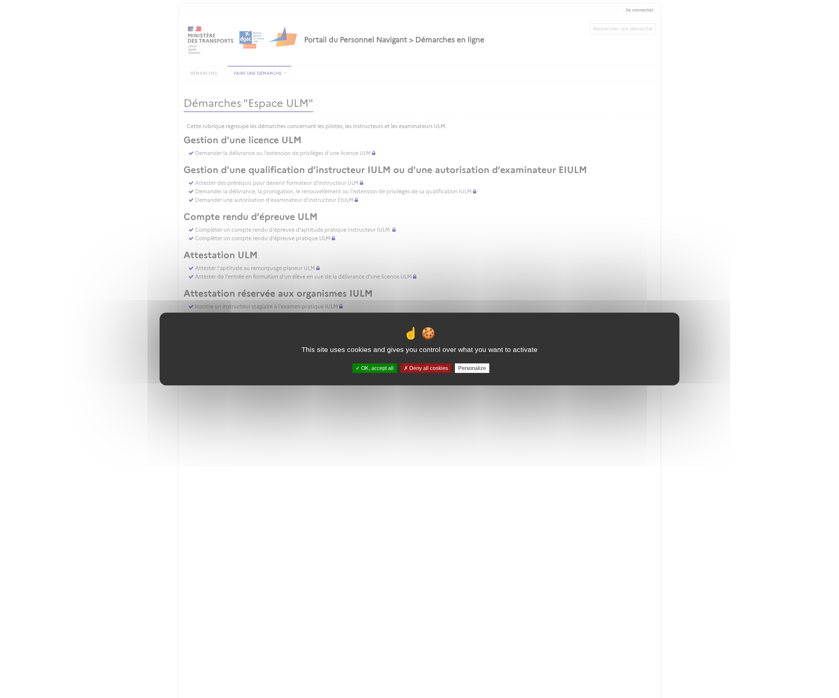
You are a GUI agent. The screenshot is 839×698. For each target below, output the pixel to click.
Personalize (472, 368)
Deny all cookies (428, 368)
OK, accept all (377, 368)
